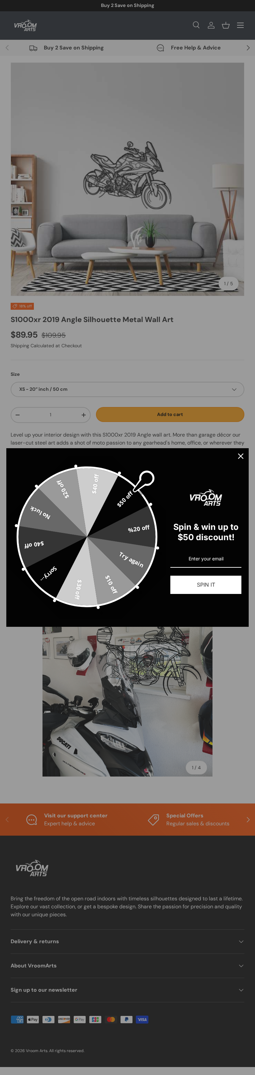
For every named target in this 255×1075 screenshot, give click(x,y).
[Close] (241, 456)
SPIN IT (206, 584)
